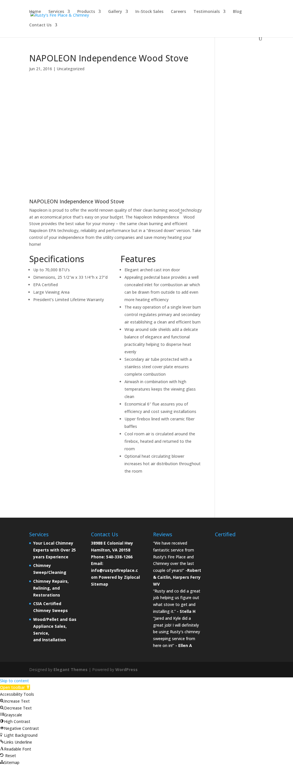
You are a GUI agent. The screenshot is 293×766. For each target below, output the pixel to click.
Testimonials (206, 11)
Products (86, 11)
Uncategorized (70, 68)
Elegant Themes (71, 669)
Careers (178, 11)
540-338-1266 (119, 557)
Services (56, 11)
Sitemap (99, 584)
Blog (237, 11)
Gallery (115, 11)
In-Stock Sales (149, 11)
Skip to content (14, 680)
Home (35, 11)
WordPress (126, 669)
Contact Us (40, 25)
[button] (15, 687)
